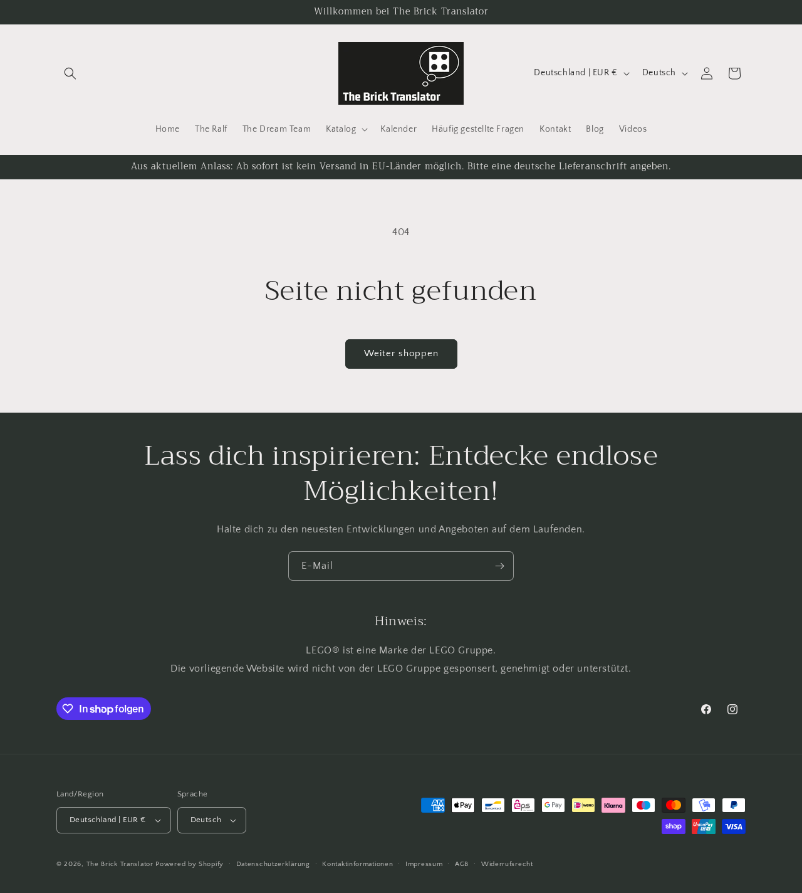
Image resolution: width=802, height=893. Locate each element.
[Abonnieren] (499, 566)
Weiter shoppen (401, 353)
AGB (462, 864)
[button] (70, 73)
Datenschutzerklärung (273, 864)
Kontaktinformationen (357, 864)
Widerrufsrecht (507, 864)
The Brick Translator (120, 864)
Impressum (423, 864)
